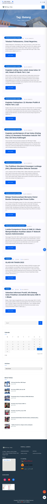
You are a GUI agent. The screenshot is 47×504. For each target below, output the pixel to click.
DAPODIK (34, 451)
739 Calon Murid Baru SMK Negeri (18, 382)
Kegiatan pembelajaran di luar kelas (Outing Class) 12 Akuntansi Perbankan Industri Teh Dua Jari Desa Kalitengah (23, 135)
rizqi (17, 259)
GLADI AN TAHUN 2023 (14, 262)
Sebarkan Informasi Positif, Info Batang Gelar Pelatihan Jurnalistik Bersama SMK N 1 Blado (22, 295)
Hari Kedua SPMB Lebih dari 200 (18, 389)
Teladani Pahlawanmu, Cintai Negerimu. (21, 41)
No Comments (30, 38)
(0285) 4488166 (7, 1)
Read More (10, 55)
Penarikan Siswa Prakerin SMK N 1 (18, 403)
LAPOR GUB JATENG (37, 453)
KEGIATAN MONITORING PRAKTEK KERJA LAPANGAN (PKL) (24, 417)
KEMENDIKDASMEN (25, 451)
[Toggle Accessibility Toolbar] (44, 249)
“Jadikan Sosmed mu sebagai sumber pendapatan (21, 424)
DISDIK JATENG (24, 453)
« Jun (6, 355)
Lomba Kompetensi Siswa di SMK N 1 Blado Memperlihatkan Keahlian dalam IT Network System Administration (23, 231)
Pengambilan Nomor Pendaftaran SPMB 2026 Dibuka (22, 396)
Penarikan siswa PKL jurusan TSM (18, 410)
